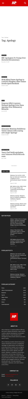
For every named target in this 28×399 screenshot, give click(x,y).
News (3, 100)
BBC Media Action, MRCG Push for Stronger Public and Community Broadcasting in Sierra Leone (18, 189)
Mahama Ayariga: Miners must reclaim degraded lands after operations (18, 205)
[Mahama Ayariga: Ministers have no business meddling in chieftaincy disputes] (5, 197)
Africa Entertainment (6, 126)
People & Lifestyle (5, 149)
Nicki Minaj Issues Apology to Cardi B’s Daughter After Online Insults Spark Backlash (14, 81)
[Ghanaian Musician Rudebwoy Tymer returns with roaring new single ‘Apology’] (14, 120)
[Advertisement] (14, 22)
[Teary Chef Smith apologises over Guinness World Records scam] (14, 144)
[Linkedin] (15, 384)
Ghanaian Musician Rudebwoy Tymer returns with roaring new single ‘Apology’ (13, 131)
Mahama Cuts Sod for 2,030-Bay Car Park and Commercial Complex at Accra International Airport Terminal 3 (18, 178)
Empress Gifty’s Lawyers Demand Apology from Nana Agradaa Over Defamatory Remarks (13, 106)
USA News (4, 55)
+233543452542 (9, 376)
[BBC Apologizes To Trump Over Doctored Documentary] (14, 49)
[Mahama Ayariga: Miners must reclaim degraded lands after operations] (5, 205)
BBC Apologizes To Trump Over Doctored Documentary (14, 59)
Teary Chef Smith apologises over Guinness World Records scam (13, 154)
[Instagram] (12, 384)
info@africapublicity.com (11, 374)
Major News (4, 76)
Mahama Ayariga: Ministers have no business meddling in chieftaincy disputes (18, 197)
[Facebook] (8, 384)
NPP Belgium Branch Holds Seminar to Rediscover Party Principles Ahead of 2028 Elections (17, 242)
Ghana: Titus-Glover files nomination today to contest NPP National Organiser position (17, 232)
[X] (19, 384)
